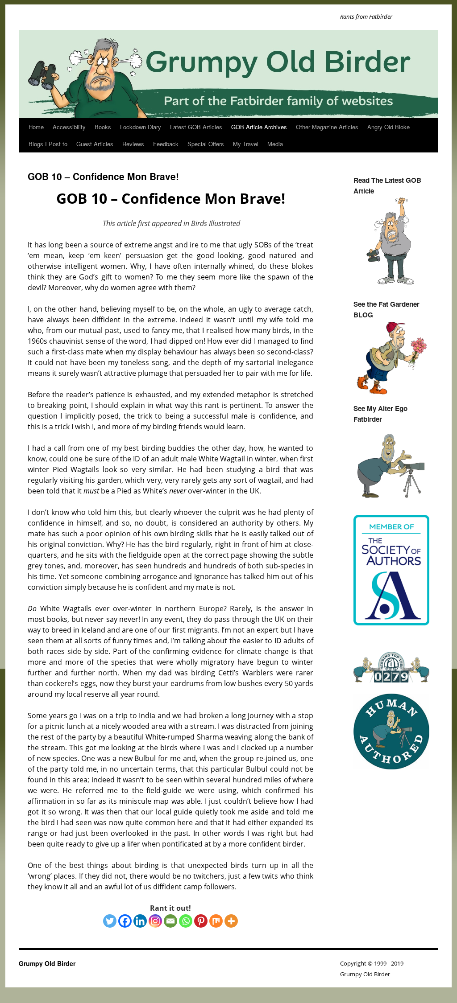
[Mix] (216, 921)
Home (36, 127)
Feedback (166, 144)
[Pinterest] (201, 921)
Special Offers (205, 144)
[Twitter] (109, 921)
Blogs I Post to (48, 144)
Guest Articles (94, 144)
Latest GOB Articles (196, 127)
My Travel (245, 144)
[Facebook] (125, 921)
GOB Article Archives (259, 127)
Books (103, 127)
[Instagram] (155, 921)
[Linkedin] (140, 921)
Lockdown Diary (140, 127)
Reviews (133, 144)
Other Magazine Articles (327, 127)
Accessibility (69, 127)
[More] (231, 921)
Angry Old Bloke (388, 127)
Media (275, 144)
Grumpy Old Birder (47, 963)
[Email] (170, 921)
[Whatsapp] (185, 921)
